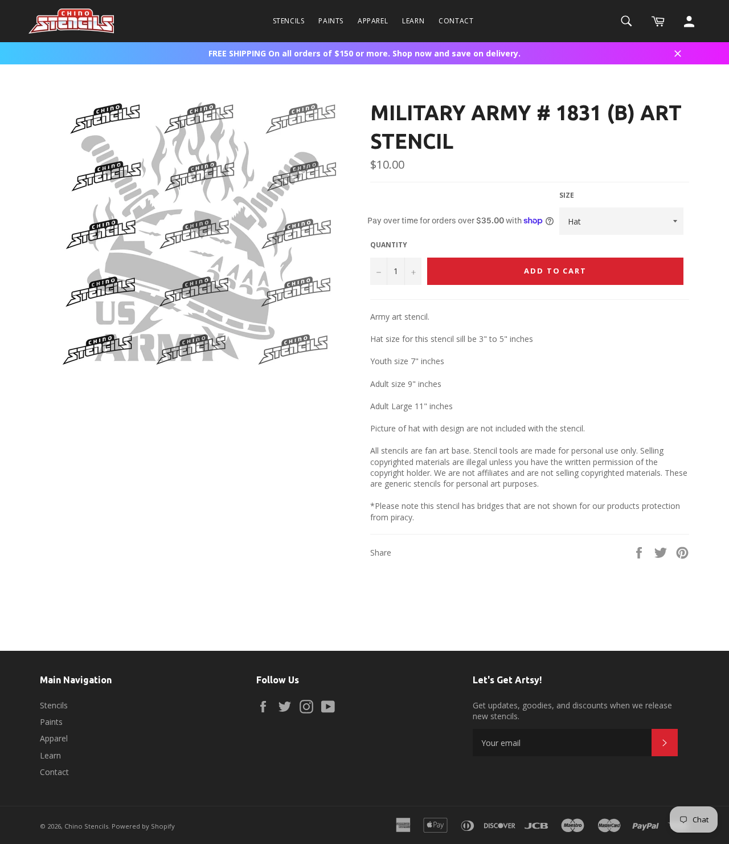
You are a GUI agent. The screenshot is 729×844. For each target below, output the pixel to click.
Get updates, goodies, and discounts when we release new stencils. (572, 710)
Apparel (373, 21)
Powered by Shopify (143, 826)
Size (566, 195)
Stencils (289, 21)
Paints (330, 21)
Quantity (388, 245)
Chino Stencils (86, 826)
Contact (456, 21)
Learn (413, 21)
